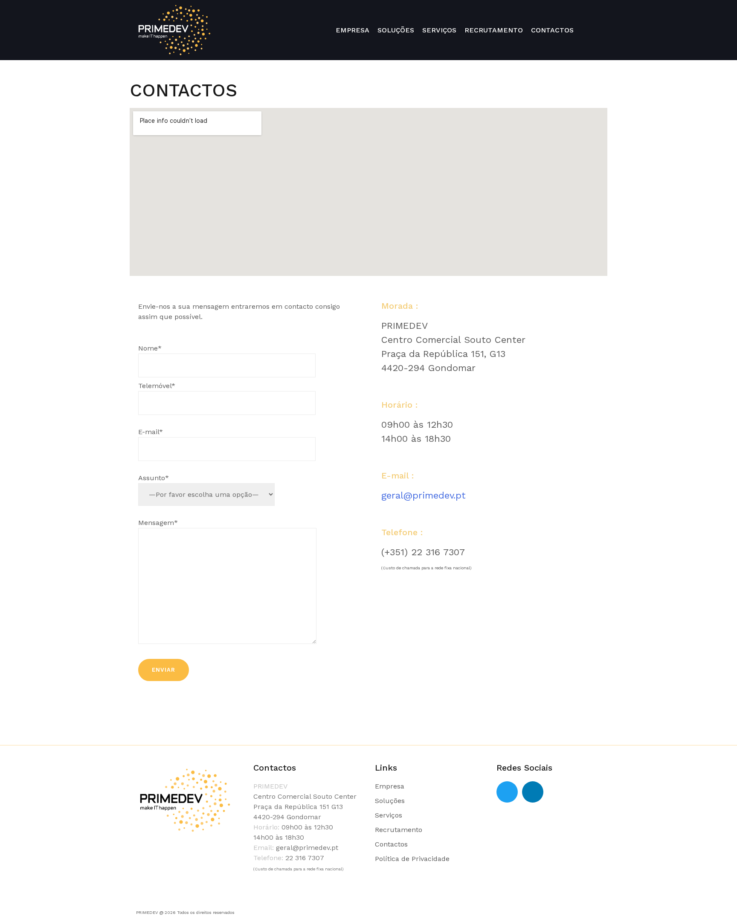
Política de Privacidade (412, 859)
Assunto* (153, 478)
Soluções (390, 801)
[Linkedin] (532, 792)
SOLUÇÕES (395, 30)
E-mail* (150, 432)
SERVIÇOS (439, 30)
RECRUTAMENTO (493, 30)
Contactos (391, 844)
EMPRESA (352, 30)
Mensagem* (158, 523)
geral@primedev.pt (423, 495)
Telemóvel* (156, 386)
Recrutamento (398, 830)
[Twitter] (507, 792)
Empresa (389, 786)
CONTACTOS (552, 30)
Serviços (388, 815)
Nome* (150, 348)
